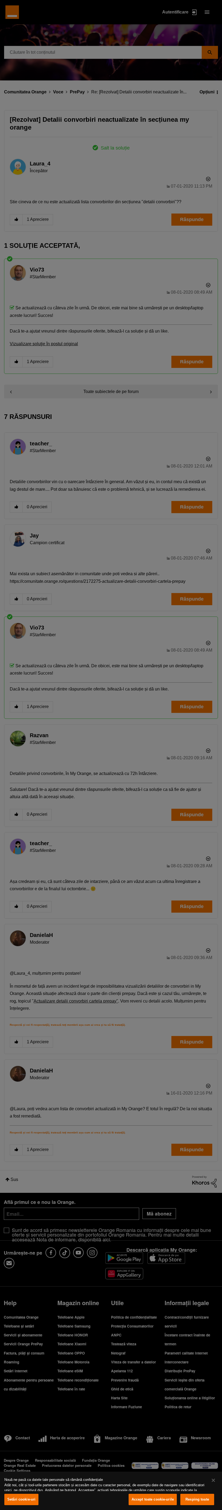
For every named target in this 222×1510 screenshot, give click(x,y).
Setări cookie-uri (21, 1499)
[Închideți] (213, 1480)
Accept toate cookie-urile (153, 1499)
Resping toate (197, 1499)
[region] (111, 1491)
